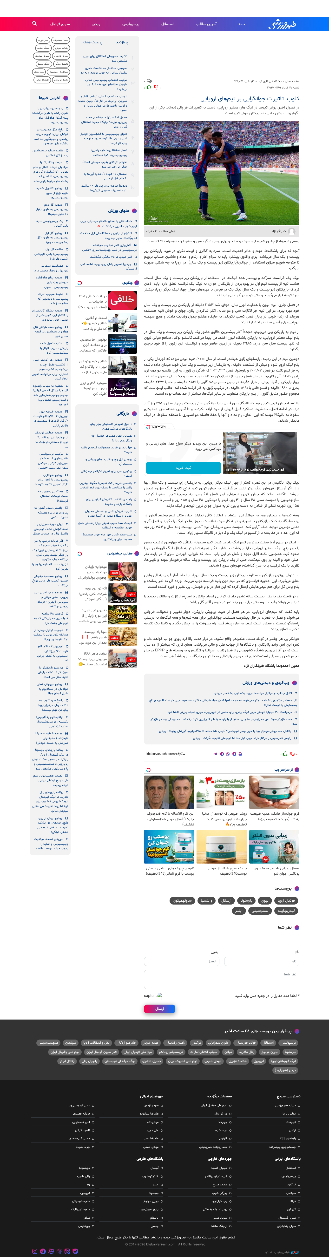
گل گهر (291, 1209)
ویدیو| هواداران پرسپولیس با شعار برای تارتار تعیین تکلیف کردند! (51, 480)
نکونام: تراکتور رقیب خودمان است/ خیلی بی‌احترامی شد (104, 164)
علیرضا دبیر (151, 1138)
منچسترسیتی (48, 1043)
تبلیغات (291, 1122)
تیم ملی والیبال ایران (65, 1052)
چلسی (154, 1226)
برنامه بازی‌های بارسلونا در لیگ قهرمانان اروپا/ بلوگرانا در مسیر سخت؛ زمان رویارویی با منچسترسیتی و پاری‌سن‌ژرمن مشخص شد (50, 759)
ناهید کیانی (82, 1130)
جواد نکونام (83, 1147)
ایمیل (215, 952)
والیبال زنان (89, 1061)
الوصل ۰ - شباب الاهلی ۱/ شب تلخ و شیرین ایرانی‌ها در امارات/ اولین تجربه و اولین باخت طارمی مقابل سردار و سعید (102, 103)
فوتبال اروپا (286, 900)
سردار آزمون (151, 1105)
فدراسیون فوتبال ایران (101, 1052)
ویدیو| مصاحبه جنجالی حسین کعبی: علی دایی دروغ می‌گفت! (50, 581)
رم (88, 1185)
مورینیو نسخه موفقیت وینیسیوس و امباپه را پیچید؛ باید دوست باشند (51, 844)
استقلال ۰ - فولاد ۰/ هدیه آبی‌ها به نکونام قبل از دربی (105, 176)
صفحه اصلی (292, 81)
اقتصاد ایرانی (42, 80)
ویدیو (96, 24)
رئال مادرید (246, 1052)
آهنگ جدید (43, 48)
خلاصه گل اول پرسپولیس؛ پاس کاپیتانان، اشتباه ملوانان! (50, 254)
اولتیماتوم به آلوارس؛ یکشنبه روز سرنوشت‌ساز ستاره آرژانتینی (52, 722)
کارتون (223, 1138)
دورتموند (84, 1168)
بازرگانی (123, 414)
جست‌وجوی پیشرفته (282, 1147)
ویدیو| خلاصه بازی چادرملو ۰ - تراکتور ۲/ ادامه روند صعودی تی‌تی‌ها (103, 188)
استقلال (167, 24)
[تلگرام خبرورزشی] (43, 1252)
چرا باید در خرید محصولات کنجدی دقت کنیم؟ (106, 450)
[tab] (122, 43)
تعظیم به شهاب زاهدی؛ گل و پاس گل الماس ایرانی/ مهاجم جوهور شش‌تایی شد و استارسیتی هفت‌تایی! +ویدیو (50, 395)
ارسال (159, 1009)
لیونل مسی (220, 1218)
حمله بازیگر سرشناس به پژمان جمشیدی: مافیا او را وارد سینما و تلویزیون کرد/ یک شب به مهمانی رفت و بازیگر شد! (224, 721)
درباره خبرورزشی (285, 1105)
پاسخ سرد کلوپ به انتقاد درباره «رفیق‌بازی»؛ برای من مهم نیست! (53, 705)
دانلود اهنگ (61, 64)
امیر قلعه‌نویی (81, 1122)
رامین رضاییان (175, 1043)
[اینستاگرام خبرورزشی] (35, 1252)
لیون (265, 900)
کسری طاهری (151, 1061)
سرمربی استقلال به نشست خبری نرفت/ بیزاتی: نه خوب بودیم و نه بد (104, 70)
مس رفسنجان (287, 1218)
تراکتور (196, 1043)
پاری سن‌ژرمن (149, 1209)
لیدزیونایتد (286, 910)
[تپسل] (148, 427)
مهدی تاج (152, 1122)
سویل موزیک (42, 56)
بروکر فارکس (61, 56)
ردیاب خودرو (61, 48)
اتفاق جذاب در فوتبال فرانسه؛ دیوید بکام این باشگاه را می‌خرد (253, 693)
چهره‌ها (222, 1122)
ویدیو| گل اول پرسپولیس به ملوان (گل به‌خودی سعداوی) (52, 238)
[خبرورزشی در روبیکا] (59, 1252)
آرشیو (292, 1130)
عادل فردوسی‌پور (79, 1105)
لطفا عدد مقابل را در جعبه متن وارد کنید (267, 996)
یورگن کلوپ (219, 1193)
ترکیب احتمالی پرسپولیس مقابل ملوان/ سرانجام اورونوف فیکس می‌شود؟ (106, 85)
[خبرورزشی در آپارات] (51, 1252)
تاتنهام (154, 1218)
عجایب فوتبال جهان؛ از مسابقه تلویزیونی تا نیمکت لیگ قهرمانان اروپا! (50, 635)
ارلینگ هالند (219, 1226)
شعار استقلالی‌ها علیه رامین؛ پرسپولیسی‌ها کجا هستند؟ (109, 152)
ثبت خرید (183, 468)
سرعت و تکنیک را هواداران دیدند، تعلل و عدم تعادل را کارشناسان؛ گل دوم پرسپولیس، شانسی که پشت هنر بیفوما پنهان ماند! (50, 171)
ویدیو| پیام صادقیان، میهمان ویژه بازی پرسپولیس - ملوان (52, 282)
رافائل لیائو (67, 1061)
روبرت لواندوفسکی (215, 1209)
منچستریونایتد (80, 1209)
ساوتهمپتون (182, 900)
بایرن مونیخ (269, 1052)
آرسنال (226, 900)
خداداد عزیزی (238, 1061)
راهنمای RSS (288, 1138)
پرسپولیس (130, 24)
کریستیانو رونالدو (171, 1052)
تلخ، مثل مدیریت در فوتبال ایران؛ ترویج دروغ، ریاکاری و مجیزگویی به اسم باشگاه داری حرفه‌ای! (51, 137)
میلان (228, 1052)
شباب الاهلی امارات (203, 1052)
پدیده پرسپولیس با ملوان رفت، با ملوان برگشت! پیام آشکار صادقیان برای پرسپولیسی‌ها (50, 115)
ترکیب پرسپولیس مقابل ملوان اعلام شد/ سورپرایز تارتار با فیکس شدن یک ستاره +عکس (53, 461)
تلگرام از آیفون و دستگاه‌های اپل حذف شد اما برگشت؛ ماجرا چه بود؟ (107, 235)
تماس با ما (289, 1114)
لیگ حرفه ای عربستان (120, 1061)
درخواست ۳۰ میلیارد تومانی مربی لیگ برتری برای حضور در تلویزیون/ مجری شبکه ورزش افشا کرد (230, 712)
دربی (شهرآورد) (285, 1070)
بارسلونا (246, 900)
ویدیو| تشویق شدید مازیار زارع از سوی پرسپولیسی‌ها (52, 193)
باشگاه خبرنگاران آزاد (270, 81)
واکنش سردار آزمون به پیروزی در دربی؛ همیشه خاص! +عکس (51, 513)
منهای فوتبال (60, 24)
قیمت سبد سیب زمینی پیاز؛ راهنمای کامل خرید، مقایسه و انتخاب (105, 525)
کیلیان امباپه (219, 1168)
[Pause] (227, 470)
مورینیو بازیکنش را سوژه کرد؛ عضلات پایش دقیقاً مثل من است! (53, 672)
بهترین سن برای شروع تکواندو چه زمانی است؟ (106, 473)
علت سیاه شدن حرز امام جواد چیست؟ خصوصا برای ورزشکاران (107, 537)
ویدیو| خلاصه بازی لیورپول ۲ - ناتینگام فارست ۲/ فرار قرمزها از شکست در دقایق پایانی (50, 419)
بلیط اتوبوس (61, 80)
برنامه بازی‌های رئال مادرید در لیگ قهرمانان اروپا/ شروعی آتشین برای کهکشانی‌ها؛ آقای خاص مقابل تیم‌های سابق (50, 801)
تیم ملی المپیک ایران (182, 1061)
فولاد (293, 1201)
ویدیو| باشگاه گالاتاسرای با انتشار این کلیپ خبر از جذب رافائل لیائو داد (50, 315)
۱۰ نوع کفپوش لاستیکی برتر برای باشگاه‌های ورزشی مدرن (111, 426)
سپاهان (70, 1043)
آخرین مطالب (206, 24)
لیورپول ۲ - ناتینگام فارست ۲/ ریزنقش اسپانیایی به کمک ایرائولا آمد (52, 653)
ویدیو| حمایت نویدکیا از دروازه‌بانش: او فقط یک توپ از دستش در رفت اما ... (51, 440)
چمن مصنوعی (60, 40)
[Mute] (234, 470)
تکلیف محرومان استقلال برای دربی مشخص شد (105, 58)
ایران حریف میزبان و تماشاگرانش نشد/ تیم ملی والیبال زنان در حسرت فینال (50, 529)
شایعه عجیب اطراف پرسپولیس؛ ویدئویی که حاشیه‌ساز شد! (53, 299)
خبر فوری (43, 40)
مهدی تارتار (150, 1043)
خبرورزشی (282, 24)
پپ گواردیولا (219, 1201)
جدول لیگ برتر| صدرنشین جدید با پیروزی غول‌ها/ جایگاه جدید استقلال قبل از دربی (104, 122)
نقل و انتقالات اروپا (96, 1043)
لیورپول (259, 1061)
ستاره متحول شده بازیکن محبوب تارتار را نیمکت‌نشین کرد (54, 348)
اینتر (239, 910)
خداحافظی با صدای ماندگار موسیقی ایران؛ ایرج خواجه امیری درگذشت (108, 224)
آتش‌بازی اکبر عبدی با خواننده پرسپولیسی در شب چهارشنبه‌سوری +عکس (109, 247)
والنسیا (206, 900)
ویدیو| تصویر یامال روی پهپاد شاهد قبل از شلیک (108, 266)
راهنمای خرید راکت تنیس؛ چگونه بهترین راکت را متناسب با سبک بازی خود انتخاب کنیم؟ (105, 488)
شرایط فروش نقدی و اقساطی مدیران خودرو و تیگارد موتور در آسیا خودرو (108, 513)
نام (297, 952)
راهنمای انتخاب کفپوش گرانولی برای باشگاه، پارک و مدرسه (109, 501)
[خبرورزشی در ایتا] (67, 1252)
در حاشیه (221, 1130)
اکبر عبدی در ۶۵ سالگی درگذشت (111, 257)
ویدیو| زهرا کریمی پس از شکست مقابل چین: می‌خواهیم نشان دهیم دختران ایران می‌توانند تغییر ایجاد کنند (50, 369)
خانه (241, 24)
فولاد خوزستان (246, 1043)
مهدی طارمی (212, 1061)
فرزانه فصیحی (81, 1114)
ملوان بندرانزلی (218, 1043)
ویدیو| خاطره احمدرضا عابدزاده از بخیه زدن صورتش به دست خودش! (51, 738)
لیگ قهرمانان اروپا (283, 1061)
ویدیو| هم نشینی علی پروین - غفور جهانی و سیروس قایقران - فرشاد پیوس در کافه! (51, 599)
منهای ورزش (118, 211)
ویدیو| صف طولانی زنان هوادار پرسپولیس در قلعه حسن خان (50, 332)
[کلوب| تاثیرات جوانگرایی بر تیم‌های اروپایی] (221, 173)
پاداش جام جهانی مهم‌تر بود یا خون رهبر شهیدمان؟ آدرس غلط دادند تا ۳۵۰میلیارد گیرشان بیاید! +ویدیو (225, 731)
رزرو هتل (39, 72)
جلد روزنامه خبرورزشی (213, 1147)
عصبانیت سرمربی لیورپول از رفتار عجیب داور (51, 268)
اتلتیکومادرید (150, 1176)
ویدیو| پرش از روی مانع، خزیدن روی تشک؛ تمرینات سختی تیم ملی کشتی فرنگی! (52, 825)
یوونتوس (84, 1226)
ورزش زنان (220, 1114)
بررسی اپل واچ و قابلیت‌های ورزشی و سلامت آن (109, 461)
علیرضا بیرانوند (149, 1114)
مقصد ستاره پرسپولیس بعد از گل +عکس (50, 153)
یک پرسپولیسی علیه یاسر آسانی (52, 223)
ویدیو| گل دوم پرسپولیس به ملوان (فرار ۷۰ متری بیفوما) (52, 209)
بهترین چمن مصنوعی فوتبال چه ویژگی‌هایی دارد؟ (111, 438)
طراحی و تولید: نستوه (277, 1252)
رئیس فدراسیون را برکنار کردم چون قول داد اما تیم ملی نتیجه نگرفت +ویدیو (242, 738)
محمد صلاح (220, 1185)
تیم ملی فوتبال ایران (138, 1052)
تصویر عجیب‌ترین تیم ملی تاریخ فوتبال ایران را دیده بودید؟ (50, 780)
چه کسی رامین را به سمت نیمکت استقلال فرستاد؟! (53, 496)
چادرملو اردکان (126, 1043)
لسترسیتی (260, 910)
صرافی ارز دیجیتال (58, 72)
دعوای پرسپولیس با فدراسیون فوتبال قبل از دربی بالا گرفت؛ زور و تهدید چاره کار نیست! (103, 139)
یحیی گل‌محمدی (79, 1138)
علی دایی (152, 1130)
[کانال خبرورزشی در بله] (75, 1252)
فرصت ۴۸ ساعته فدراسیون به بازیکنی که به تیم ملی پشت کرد (51, 618)
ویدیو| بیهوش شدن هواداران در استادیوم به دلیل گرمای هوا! (52, 689)
